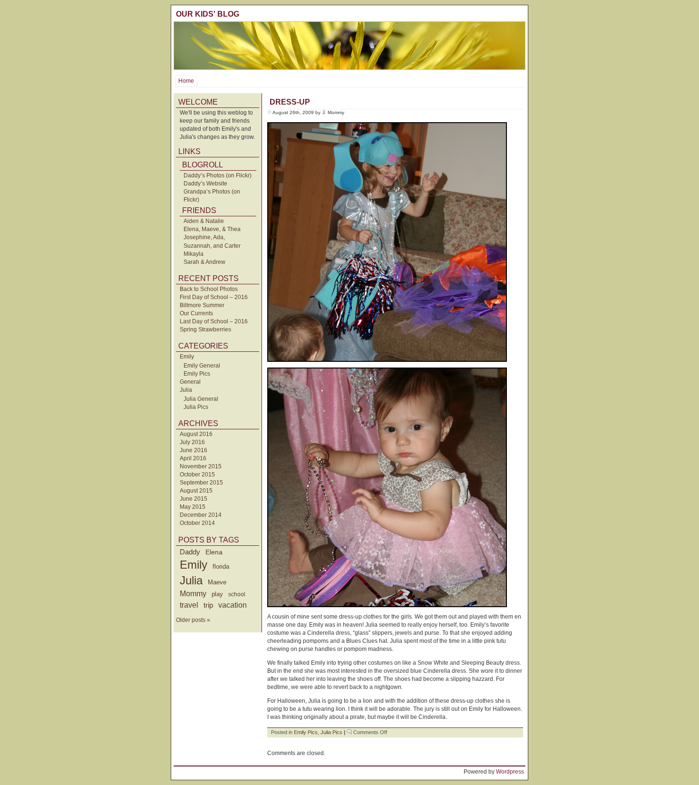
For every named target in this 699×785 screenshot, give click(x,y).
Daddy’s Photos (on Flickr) (218, 175)
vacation (232, 605)
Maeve (217, 582)
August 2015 (196, 490)
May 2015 (192, 507)
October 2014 (197, 523)
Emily (187, 356)
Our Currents (196, 313)
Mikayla (194, 254)
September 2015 (201, 482)
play (217, 594)
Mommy (193, 594)
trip (208, 605)
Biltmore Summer (202, 305)
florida (221, 566)
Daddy (190, 552)
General (190, 381)
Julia (186, 390)
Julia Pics (196, 407)
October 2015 (197, 474)
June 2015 (193, 498)
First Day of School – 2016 (214, 297)
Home (186, 81)
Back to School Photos (209, 289)
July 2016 (192, 442)
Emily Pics (197, 373)
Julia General (201, 399)
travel (189, 605)
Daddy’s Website (205, 183)
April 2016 (193, 458)
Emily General (202, 365)
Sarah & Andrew (204, 262)
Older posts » (193, 620)
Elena (214, 552)
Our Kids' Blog (207, 14)
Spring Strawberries (205, 329)
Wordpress (510, 771)
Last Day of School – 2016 (214, 321)
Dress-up (290, 102)
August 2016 (196, 434)
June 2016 (193, 450)
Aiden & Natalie (204, 221)
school (236, 594)
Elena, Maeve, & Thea (212, 229)
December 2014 (201, 515)
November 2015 (201, 466)
